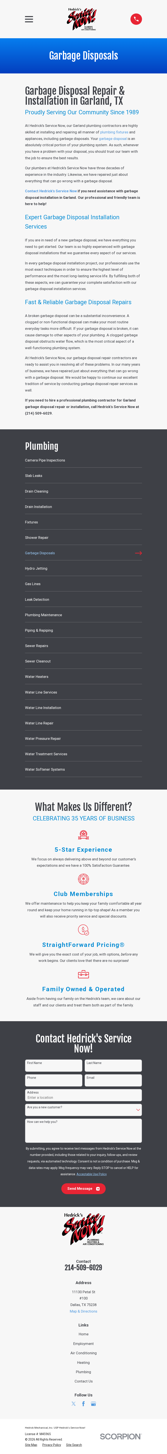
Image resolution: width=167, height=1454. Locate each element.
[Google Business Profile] (93, 1403)
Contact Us (84, 1381)
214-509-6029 (83, 1268)
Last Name (94, 1063)
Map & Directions (83, 1311)
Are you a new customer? (44, 1107)
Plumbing (83, 1372)
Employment (83, 1344)
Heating (83, 1363)
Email (90, 1077)
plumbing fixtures (114, 132)
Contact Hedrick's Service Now (51, 191)
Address (33, 1092)
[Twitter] (73, 1403)
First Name (34, 1063)
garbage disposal (113, 139)
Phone (31, 1077)
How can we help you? (42, 1122)
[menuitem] (83, 462)
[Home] (81, 19)
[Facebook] (83, 1403)
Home (84, 1334)
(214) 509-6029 (38, 413)
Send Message (79, 1189)
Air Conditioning (83, 1353)
